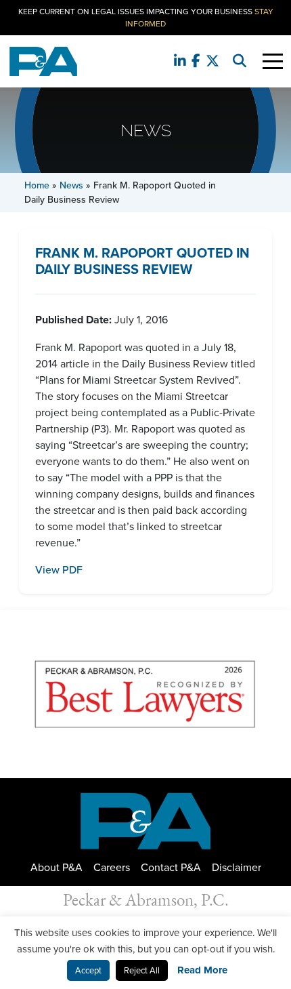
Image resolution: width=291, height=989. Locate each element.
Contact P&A (171, 867)
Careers (111, 867)
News (71, 185)
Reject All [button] (142, 970)
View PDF (59, 569)
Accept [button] (88, 970)
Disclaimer (236, 867)
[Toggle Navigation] (273, 61)
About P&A (56, 867)
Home (36, 185)
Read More (202, 970)
